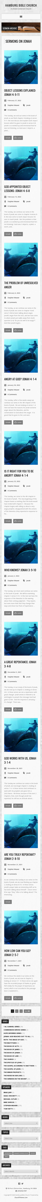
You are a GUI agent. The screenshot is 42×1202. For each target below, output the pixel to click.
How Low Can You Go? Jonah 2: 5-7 (17, 952)
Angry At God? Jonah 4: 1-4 (20, 379)
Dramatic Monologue (21, 1153)
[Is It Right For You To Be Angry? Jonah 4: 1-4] (21, 463)
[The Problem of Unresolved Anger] (21, 275)
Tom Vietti (8, 1109)
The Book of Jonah (12, 1053)
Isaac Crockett (10, 1096)
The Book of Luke (11, 1056)
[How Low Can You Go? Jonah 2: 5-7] (21, 943)
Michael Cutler (10, 1099)
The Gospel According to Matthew (19, 1066)
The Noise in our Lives (13, 1076)
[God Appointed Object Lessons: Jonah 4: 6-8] (21, 179)
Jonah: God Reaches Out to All (17, 1036)
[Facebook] (19, 1184)
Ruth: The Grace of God (14, 1040)
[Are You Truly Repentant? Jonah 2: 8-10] (21, 847)
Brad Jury (8, 1092)
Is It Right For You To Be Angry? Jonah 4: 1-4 (18, 473)
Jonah (28, 105)
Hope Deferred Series (12, 1033)
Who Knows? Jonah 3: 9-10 (20, 570)
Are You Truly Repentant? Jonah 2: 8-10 (20, 856)
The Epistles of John (12, 1062)
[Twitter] (22, 1184)
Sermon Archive (10, 28)
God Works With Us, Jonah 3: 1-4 (20, 760)
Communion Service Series (15, 1030)
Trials (6, 1156)
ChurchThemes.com (21, 1197)
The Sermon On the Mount (15, 1079)
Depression (8, 1153)
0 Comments (12, 110)
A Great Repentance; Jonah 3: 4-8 (20, 664)
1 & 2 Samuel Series (12, 1027)
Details (7, 138)
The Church (9, 1059)
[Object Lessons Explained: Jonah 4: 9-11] (21, 83)
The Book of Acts (11, 1046)
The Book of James (12, 1049)
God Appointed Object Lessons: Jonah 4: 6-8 (17, 188)
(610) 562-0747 (22, 1191)
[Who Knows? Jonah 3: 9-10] (21, 562)
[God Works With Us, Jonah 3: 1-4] (21, 751)
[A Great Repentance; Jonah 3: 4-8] (21, 654)
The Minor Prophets (12, 1072)
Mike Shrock (9, 1102)
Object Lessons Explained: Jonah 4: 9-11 (20, 92)
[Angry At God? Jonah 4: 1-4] (21, 371)
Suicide (32, 1153)
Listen (19, 138)
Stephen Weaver (13, 105)
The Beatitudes (10, 1043)
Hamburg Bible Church (21, 5)
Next (26, 1011)
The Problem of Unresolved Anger (21, 285)
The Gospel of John (12, 1069)
